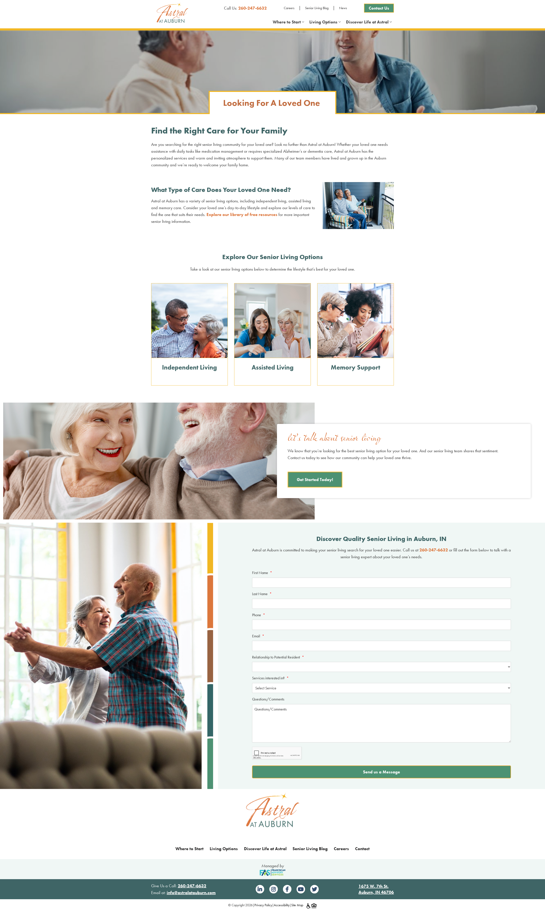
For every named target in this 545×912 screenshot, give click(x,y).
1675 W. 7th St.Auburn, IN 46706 (376, 889)
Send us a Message (381, 772)
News (343, 8)
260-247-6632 (252, 8)
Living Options (324, 22)
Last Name (262, 593)
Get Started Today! (315, 479)
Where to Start (288, 22)
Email (258, 636)
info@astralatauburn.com (191, 892)
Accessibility (282, 905)
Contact (362, 848)
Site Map (297, 905)
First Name (262, 572)
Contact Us (379, 8)
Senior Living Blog (316, 8)
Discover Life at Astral (368, 22)
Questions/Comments (268, 699)
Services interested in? (270, 678)
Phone (258, 614)
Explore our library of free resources (242, 214)
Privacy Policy (263, 905)
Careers (289, 8)
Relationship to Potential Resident (278, 657)
